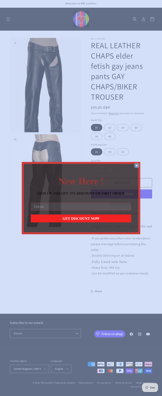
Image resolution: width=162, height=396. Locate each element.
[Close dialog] (137, 165)
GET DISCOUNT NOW (81, 218)
